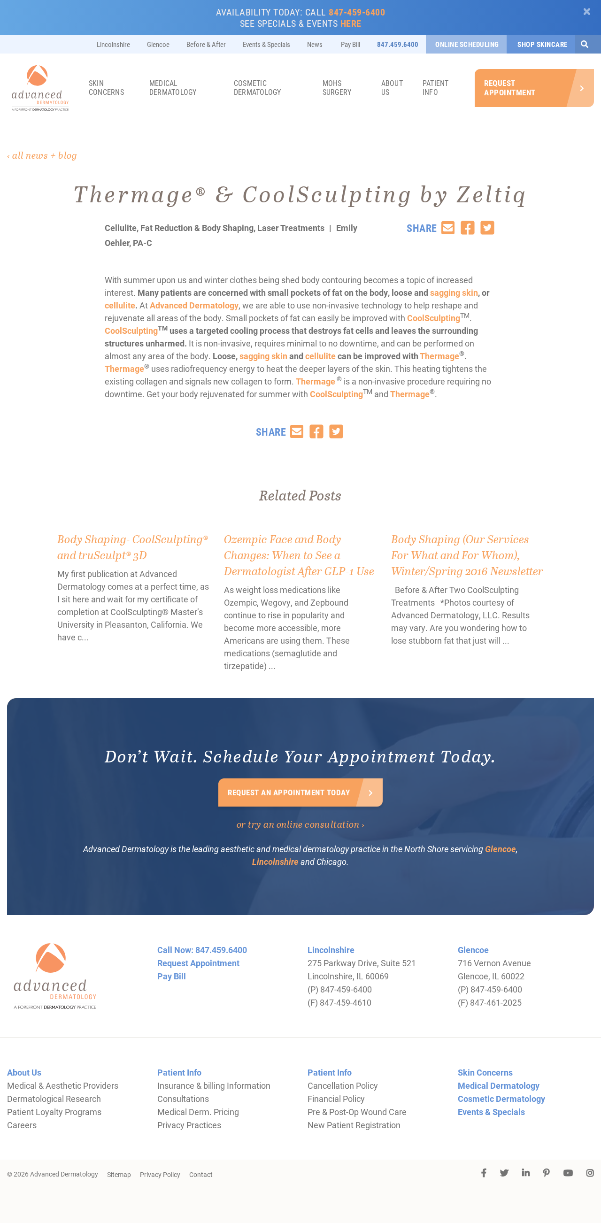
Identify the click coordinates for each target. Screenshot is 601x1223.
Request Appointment (510, 87)
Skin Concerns (106, 87)
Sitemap (119, 1174)
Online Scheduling (467, 44)
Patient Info (436, 87)
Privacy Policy (160, 1174)
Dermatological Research (54, 1098)
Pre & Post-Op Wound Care (357, 1111)
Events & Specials (266, 44)
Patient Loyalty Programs (54, 1111)
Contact (201, 1174)
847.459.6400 (397, 44)
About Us (392, 87)
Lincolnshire (113, 44)
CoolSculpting (433, 317)
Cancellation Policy (343, 1085)
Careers (22, 1125)
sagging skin (454, 292)
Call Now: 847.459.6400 (202, 949)
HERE (351, 23)
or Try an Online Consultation (298, 824)
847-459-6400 (357, 12)
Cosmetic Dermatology (257, 87)
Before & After (206, 44)
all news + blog (44, 155)
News (315, 44)
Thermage (439, 356)
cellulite (120, 305)
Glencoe (158, 44)
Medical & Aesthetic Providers (62, 1085)
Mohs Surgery (337, 87)
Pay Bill (349, 44)
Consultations (183, 1098)
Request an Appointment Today (289, 792)
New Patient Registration (354, 1125)
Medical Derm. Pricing (198, 1111)
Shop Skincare (542, 44)
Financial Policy (336, 1098)
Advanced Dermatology (194, 305)
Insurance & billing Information (213, 1085)
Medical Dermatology (173, 87)
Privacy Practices (189, 1125)
